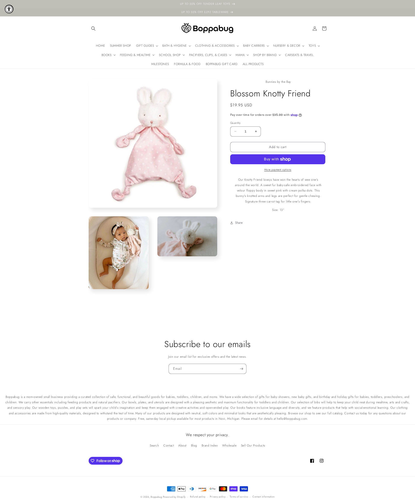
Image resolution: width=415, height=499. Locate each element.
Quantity (235, 123)
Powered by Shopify (174, 497)
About (182, 445)
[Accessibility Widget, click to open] (9, 9)
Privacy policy (218, 496)
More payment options (277, 170)
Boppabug (157, 497)
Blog (194, 445)
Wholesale (229, 445)
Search (154, 445)
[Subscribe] (241, 369)
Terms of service (239, 496)
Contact (168, 445)
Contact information (263, 496)
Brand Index (210, 445)
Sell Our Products (253, 445)
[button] (93, 28)
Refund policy (198, 496)
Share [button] (239, 222)
